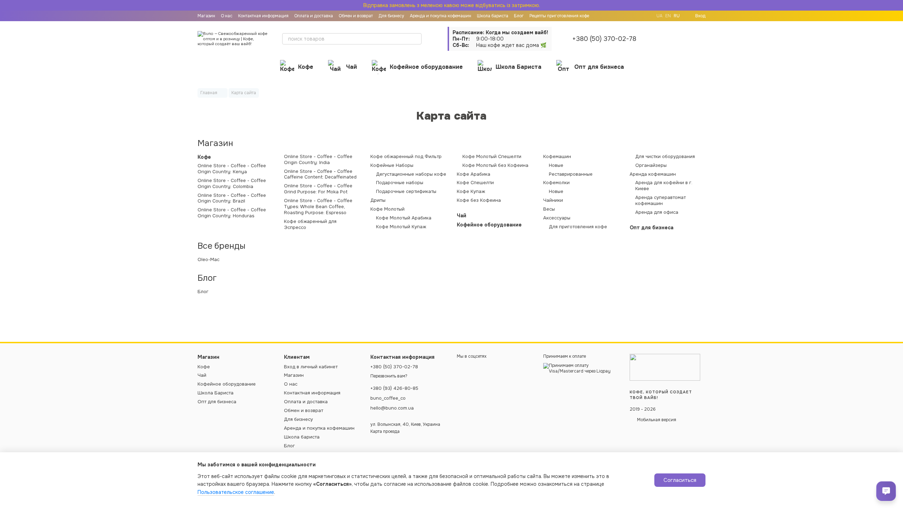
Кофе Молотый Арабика (403, 218)
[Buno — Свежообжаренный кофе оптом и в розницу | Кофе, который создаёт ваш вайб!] (665, 367)
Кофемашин (557, 156)
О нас (226, 16)
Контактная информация (263, 16)
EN (668, 16)
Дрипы (378, 200)
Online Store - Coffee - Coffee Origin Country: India (318, 159)
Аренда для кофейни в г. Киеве (663, 186)
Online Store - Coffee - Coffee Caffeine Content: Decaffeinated (320, 174)
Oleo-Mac (208, 259)
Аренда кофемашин (653, 174)
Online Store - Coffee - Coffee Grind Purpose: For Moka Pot (318, 189)
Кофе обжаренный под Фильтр (406, 156)
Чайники (553, 200)
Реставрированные (571, 174)
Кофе (305, 67)
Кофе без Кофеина (479, 200)
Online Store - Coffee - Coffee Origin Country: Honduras (232, 213)
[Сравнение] (663, 38)
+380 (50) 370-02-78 (604, 39)
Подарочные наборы (399, 183)
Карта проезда (385, 431)
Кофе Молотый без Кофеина (495, 165)
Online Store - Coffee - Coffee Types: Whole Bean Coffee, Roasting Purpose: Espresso (318, 207)
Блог (519, 16)
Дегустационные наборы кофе (411, 174)
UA (659, 16)
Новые (556, 165)
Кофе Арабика (473, 174)
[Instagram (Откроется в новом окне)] (637, 16)
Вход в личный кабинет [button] (311, 367)
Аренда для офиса (656, 212)
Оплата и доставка (313, 16)
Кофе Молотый (387, 209)
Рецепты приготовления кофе (559, 16)
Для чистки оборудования (665, 156)
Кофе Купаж (471, 191)
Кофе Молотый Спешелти (491, 156)
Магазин (206, 16)
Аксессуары (556, 218)
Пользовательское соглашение (236, 492)
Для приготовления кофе (578, 227)
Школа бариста (492, 16)
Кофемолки (556, 183)
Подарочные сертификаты (406, 191)
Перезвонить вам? (388, 376)
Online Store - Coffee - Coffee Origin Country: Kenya (232, 169)
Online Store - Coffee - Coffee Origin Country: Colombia (232, 183)
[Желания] (681, 38)
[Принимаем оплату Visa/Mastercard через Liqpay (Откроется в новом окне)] (581, 368)
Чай (351, 67)
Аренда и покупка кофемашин (440, 16)
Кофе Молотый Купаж (401, 227)
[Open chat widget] (886, 491)
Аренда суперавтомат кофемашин (660, 200)
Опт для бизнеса (599, 67)
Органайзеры (651, 165)
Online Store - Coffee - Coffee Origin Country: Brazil (232, 198)
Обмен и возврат (356, 16)
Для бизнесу (391, 16)
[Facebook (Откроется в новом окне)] (645, 16)
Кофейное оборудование (426, 67)
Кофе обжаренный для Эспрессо (310, 224)
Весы (549, 209)
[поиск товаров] (416, 38)
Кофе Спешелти (475, 183)
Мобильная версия (656, 420)
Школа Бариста (518, 67)
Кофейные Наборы (391, 165)
